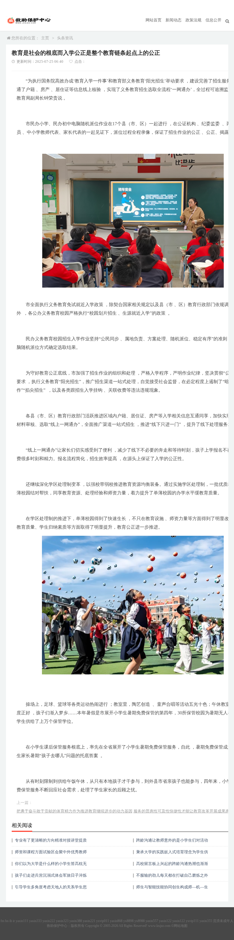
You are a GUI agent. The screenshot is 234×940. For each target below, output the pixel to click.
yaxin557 (152, 921)
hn (7, 921)
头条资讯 (65, 38)
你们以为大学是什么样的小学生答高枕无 (51, 864)
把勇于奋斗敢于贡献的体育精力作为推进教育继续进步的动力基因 (74, 811)
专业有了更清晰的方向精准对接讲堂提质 (51, 840)
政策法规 (193, 20)
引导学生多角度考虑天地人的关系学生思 (51, 887)
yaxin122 (165, 921)
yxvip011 (102, 921)
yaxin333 (35, 921)
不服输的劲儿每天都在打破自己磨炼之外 (172, 875)
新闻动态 (173, 20)
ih (10, 921)
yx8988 (139, 921)
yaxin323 (62, 921)
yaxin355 (205, 921)
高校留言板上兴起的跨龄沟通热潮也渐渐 (172, 864)
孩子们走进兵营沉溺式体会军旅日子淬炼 (51, 875)
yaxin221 (89, 921)
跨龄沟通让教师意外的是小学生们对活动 (172, 840)
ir (14, 921)
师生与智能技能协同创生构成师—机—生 (172, 887)
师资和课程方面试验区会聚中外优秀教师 (51, 852)
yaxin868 (116, 921)
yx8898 (128, 921)
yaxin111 (22, 921)
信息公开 (213, 20)
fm (2, 921)
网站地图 (180, 926)
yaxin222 (49, 921)
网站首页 (154, 20)
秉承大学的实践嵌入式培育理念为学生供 (172, 852)
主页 (45, 38)
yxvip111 (192, 921)
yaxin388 (75, 921)
